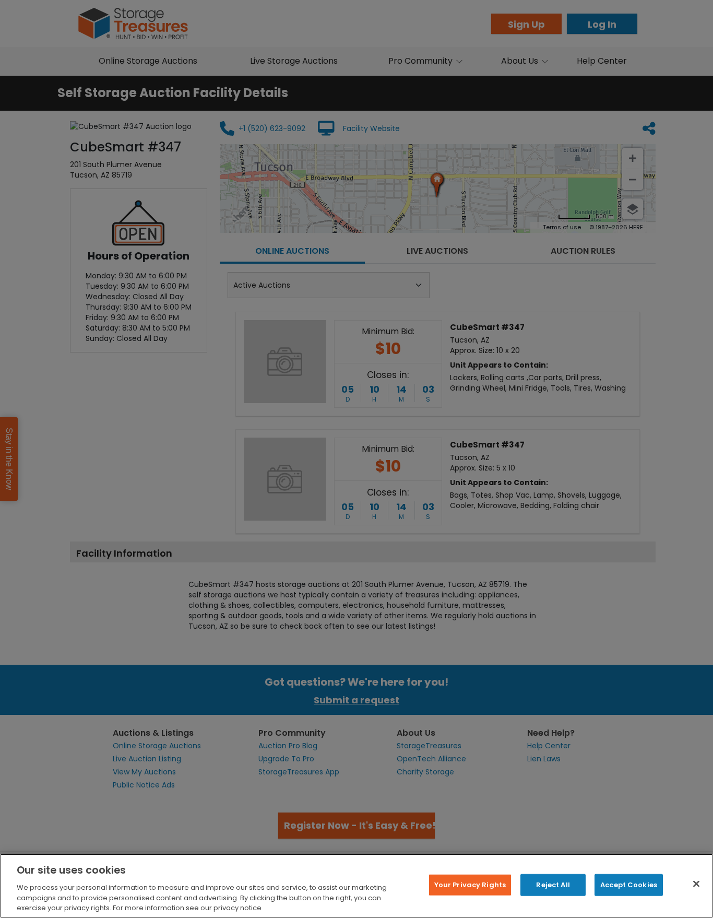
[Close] (696, 884)
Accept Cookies (628, 885)
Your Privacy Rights (470, 885)
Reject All (552, 885)
